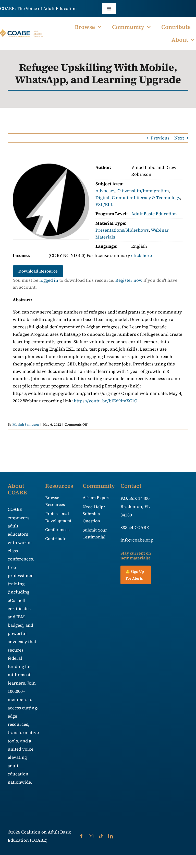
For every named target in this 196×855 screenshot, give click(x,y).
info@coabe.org (136, 540)
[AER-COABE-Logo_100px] (21, 31)
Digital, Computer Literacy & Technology (137, 197)
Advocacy (105, 191)
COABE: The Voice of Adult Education (38, 8)
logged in (48, 280)
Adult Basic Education (154, 214)
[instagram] (91, 836)
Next (179, 138)
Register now (128, 280)
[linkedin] (110, 836)
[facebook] (81, 836)
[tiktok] (101, 836)
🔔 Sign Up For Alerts (135, 575)
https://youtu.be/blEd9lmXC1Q (106, 401)
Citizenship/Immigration (143, 191)
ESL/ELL (104, 204)
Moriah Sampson (26, 424)
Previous (160, 138)
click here (141, 255)
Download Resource (38, 271)
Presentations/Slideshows (122, 230)
